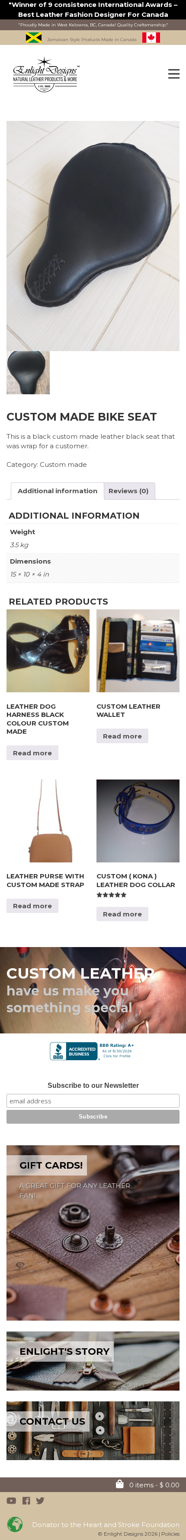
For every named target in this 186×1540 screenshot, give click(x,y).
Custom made (63, 464)
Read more (32, 753)
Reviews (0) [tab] (128, 491)
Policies (170, 1533)
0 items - (154, 1485)
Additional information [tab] (57, 491)
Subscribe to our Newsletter (93, 1085)
